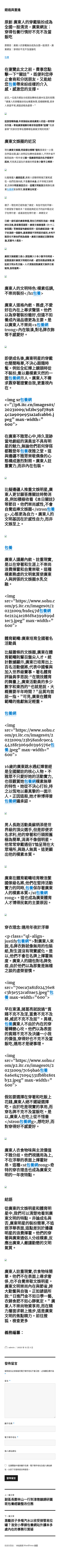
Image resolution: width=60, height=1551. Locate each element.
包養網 (10, 189)
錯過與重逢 (13, 10)
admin (12, 1347)
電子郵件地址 (11, 1437)
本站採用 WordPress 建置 (27, 1545)
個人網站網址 (10, 1451)
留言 (8, 1381)
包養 (7, 57)
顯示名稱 (10, 1423)
